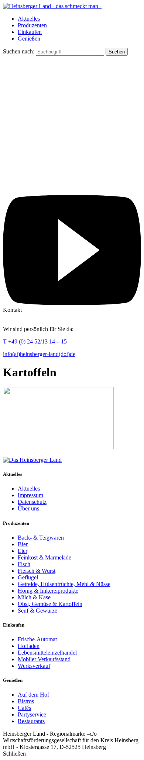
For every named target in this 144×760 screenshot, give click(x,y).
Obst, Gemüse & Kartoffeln (50, 604)
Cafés (24, 708)
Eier (22, 551)
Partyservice (32, 714)
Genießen (29, 38)
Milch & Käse (34, 597)
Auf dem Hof (33, 694)
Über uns (28, 508)
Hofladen (29, 646)
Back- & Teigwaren (41, 537)
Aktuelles (29, 18)
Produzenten (32, 25)
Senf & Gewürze (37, 610)
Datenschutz (32, 502)
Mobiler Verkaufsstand (44, 659)
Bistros (26, 701)
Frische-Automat (37, 639)
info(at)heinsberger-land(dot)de (39, 354)
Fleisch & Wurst (36, 571)
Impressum (30, 495)
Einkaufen (30, 32)
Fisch (24, 564)
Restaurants (31, 721)
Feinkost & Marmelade (44, 557)
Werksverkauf (34, 666)
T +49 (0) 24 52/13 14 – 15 (35, 341)
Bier (23, 544)
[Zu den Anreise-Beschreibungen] (32, 460)
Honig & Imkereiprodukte (48, 591)
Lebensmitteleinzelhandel (47, 652)
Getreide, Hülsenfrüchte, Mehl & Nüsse (64, 584)
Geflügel (28, 577)
